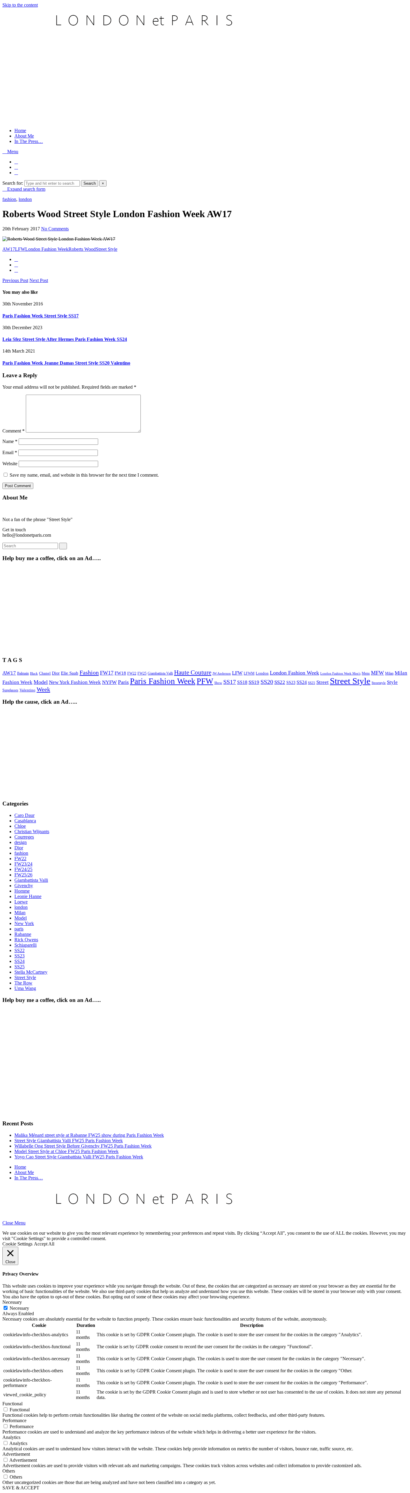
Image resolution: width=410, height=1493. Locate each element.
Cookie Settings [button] (17, 1243)
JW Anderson (222, 673)
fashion (9, 199)
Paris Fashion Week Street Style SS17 (40, 315)
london (25, 199)
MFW (377, 673)
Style (392, 682)
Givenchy (23, 885)
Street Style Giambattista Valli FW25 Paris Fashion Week (68, 1140)
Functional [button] (12, 1403)
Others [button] (8, 1470)
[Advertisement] (205, 81)
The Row (23, 982)
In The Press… (28, 141)
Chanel (45, 673)
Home (20, 130)
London (262, 673)
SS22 (279, 682)
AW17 (8, 249)
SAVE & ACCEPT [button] (20, 1487)
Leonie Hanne (27, 896)
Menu (12, 151)
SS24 (302, 682)
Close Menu (14, 1222)
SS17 (229, 681)
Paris (123, 682)
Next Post (38, 280)
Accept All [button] (44, 1243)
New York (24, 923)
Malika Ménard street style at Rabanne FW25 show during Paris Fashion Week (89, 1135)
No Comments (55, 228)
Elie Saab (69, 673)
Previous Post (15, 280)
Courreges (24, 836)
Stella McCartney (30, 972)
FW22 (131, 673)
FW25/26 (23, 874)
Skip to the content (20, 5)
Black (34, 673)
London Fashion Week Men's (340, 673)
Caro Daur (24, 815)
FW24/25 (23, 869)
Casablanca (25, 820)
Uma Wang (25, 988)
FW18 (120, 673)
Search (89, 183)
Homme (22, 891)
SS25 (311, 682)
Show (218, 682)
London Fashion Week (46, 249)
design (20, 842)
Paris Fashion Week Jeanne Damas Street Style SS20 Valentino (66, 363)
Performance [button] (14, 1420)
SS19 (254, 682)
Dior (56, 673)
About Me (24, 135)
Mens (366, 673)
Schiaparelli (25, 945)
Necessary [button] (12, 1302)
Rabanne (22, 934)
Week (43, 689)
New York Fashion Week (75, 682)
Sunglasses (10, 690)
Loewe (21, 901)
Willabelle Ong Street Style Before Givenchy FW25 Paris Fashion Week (83, 1146)
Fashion (89, 672)
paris (18, 928)
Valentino (27, 690)
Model (41, 682)
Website (9, 463)
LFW (20, 249)
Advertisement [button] (16, 1454)
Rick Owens (26, 939)
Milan (389, 673)
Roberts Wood (82, 249)
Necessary (19, 1308)
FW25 (141, 673)
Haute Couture (192, 672)
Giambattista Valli (160, 673)
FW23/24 (23, 863)
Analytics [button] (11, 1437)
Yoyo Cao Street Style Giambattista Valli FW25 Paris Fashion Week (78, 1156)
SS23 (290, 682)
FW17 (106, 673)
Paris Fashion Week (162, 681)
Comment (13, 430)
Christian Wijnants (31, 831)
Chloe (20, 826)
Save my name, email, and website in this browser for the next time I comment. (84, 475)
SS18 (242, 682)
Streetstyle (379, 682)
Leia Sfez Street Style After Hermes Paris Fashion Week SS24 (64, 339)
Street (322, 682)
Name (9, 441)
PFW (205, 681)
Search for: (12, 183)
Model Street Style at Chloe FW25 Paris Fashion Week (66, 1151)
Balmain (23, 673)
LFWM (249, 673)
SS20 (267, 681)
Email (9, 452)
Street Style (106, 249)
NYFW (109, 682)
